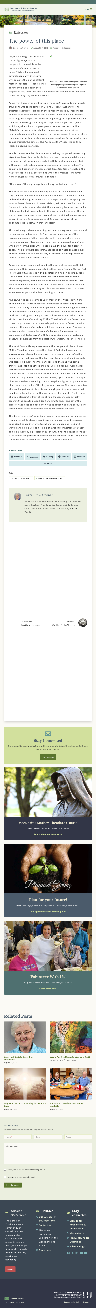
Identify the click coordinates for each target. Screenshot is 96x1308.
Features (56, 48)
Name (9, 1137)
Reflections (66, 48)
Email (39, 1137)
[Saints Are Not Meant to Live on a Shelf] (71, 1037)
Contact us (45, 1225)
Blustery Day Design (17, 1302)
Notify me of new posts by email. (22, 1177)
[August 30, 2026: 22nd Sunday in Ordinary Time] (25, 1084)
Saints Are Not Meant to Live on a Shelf (70, 1057)
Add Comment (12, 1146)
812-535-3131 (46, 1217)
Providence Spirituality (21, 478)
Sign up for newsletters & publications (78, 1225)
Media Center (77, 1233)
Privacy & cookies (84, 1302)
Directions (45, 1250)
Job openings (77, 1246)
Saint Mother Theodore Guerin (49, 478)
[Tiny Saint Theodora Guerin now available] (71, 1084)
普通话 (21, 1299)
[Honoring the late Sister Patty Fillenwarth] (25, 1037)
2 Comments (71, 1060)
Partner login (69, 1302)
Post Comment (12, 1185)
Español (14, 1299)
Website (69, 1137)
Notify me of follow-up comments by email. (26, 1169)
